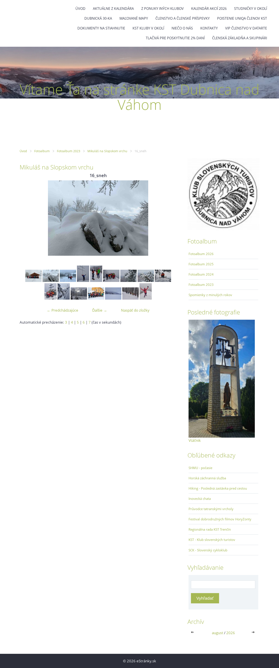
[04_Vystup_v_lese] (130, 298)
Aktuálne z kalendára (113, 8)
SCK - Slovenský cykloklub (208, 550)
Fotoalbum (42, 151)
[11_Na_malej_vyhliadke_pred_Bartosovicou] (163, 280)
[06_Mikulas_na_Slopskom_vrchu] (83, 280)
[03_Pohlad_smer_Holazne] (113, 298)
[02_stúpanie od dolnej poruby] (68, 280)
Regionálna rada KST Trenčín (210, 529)
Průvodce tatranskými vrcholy (211, 509)
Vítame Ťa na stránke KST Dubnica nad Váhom (139, 97)
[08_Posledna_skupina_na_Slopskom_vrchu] (111, 280)
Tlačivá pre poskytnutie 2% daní (175, 38)
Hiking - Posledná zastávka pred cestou (218, 488)
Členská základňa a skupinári (239, 38)
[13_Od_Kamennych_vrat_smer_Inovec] (64, 298)
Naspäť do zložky (135, 310)
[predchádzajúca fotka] (27, 218)
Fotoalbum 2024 (201, 274)
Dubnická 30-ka (98, 18)
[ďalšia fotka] (169, 218)
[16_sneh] (51, 280)
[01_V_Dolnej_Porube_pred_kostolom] (96, 298)
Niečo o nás (182, 28)
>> (253, 632)
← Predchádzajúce (62, 310)
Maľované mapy (133, 18)
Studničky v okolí (250, 8)
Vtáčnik (195, 440)
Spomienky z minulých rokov (210, 295)
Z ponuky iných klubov (162, 8)
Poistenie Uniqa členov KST (242, 18)
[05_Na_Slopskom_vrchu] (146, 298)
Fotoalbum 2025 (201, 264)
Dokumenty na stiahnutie (101, 28)
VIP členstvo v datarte (246, 28)
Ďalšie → (99, 310)
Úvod (80, 8)
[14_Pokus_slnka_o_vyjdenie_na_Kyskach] (79, 298)
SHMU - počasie (200, 468)
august (217, 632)
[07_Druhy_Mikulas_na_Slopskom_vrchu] (96, 280)
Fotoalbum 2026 (201, 254)
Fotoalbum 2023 (68, 151)
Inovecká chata (200, 498)
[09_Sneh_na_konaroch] (128, 280)
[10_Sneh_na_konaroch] (146, 280)
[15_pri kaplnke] (33, 280)
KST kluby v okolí (148, 28)
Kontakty (209, 28)
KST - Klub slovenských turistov (212, 539)
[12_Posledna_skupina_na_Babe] (50, 298)
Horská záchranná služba (207, 478)
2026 (230, 632)
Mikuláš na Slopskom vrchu (107, 151)
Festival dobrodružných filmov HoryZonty (220, 519)
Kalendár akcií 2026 (209, 8)
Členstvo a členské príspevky (182, 18)
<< (193, 632)
